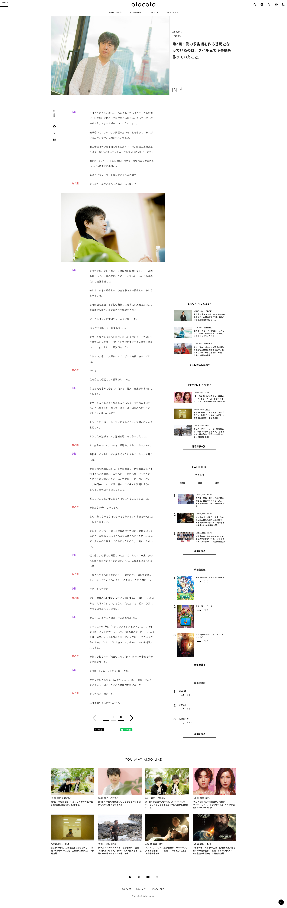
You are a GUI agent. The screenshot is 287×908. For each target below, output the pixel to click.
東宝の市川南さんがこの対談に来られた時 (119, 598)
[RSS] (283, 4)
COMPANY (140, 889)
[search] (254, 4)
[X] (269, 4)
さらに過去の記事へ (199, 365)
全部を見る (200, 551)
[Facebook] (261, 4)
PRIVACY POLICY (158, 889)
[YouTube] (276, 4)
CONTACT (126, 889)
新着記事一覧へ (200, 446)
